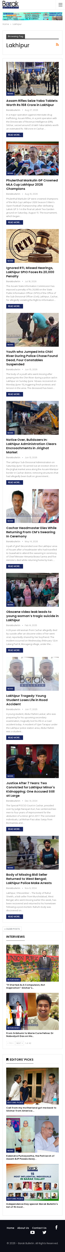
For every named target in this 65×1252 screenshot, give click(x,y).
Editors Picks (15, 1102)
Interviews (13, 979)
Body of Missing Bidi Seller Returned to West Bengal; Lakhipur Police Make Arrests (29, 878)
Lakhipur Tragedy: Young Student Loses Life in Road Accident (27, 700)
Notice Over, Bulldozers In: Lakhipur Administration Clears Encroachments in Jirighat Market (31, 445)
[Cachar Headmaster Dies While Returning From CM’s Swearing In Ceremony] (32, 506)
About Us (23, 1228)
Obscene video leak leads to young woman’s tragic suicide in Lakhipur (32, 616)
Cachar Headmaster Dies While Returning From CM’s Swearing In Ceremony (31, 532)
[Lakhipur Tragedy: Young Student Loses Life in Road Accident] (32, 674)
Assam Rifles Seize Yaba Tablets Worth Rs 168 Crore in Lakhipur (32, 102)
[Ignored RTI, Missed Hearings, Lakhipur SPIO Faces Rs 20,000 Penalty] (32, 246)
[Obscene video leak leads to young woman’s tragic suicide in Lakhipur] (32, 590)
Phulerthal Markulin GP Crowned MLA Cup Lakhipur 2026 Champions (32, 184)
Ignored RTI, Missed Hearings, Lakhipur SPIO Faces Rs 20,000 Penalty (30, 272)
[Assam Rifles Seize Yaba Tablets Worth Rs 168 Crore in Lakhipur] (32, 79)
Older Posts (13, 928)
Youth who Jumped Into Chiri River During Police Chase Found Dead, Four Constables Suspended (32, 357)
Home (10, 1228)
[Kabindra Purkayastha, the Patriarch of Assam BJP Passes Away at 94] (32, 1134)
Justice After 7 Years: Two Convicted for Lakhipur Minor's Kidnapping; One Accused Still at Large (30, 789)
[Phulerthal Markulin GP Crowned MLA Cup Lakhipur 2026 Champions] (32, 158)
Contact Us (39, 1228)
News (10, 93)
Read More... (14, 134)
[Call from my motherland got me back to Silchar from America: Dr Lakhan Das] (32, 1086)
